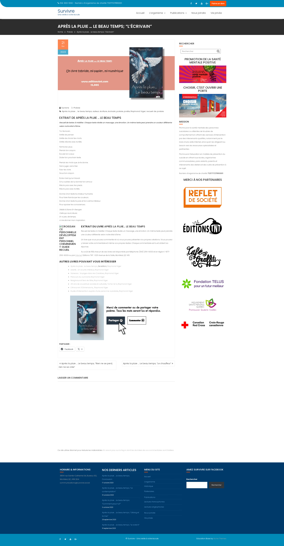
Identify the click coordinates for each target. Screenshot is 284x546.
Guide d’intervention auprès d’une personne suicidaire (94, 291)
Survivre (66, 11)
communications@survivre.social (75, 483)
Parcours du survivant (80, 277)
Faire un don (218, 3)
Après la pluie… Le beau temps (124, 226)
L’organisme (156, 13)
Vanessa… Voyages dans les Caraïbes (87, 273)
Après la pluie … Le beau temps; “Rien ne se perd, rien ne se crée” (85, 365)
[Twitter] (196, 3)
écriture (103, 111)
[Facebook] (191, 3)
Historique (148, 486)
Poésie (77, 107)
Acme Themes (219, 538)
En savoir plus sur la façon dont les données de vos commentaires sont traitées (138, 450)
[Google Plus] (207, 3)
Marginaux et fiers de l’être (82, 280)
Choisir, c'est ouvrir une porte (202, 89)
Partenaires (149, 491)
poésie (119, 111)
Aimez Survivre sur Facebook (204, 469)
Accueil (140, 13)
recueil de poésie (155, 111)
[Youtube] (201, 3)
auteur (96, 111)
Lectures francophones (154, 501)
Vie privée (216, 13)
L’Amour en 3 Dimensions (82, 287)
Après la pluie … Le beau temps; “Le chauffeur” (147, 363)
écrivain (112, 111)
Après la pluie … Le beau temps (98, 118)
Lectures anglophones (154, 507)
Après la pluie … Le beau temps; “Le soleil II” (120, 525)
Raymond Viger (138, 111)
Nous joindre (199, 13)
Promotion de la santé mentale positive (203, 60)
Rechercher (191, 479)
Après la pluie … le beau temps (77, 111)
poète (127, 111)
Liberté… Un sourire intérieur (82, 269)
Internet (78, 255)
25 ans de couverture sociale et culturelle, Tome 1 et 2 (94, 284)
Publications (177, 13)
